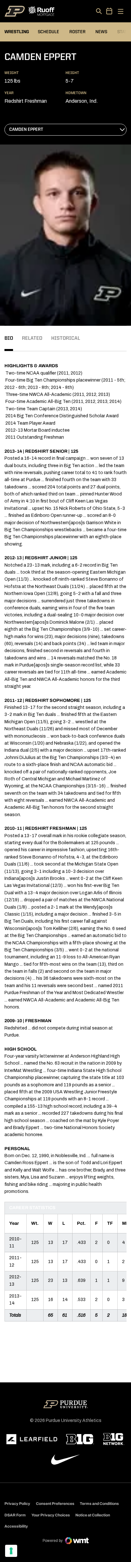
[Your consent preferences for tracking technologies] (11, 1551)
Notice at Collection (92, 1515)
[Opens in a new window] (31, 1439)
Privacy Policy (17, 1503)
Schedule (48, 32)
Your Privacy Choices (50, 1515)
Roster (77, 32)
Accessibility (16, 1526)
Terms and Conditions (99, 1503)
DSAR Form (15, 1515)
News (101, 32)
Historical (65, 338)
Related (32, 338)
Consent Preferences (55, 1503)
